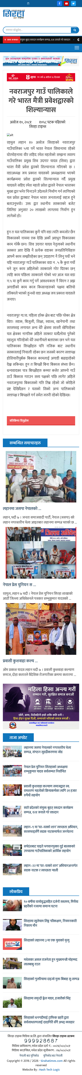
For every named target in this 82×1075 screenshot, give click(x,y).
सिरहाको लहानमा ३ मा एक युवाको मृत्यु (46, 940)
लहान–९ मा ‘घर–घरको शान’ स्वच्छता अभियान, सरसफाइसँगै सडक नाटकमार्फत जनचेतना (51, 829)
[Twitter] (73, 3)
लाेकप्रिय (16, 891)
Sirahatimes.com (52, 1061)
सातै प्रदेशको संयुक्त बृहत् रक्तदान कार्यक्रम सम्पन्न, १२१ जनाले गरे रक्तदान (48, 810)
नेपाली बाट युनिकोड (29, 1055)
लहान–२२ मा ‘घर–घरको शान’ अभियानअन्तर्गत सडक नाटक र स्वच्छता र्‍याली (50, 868)
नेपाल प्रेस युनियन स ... (19, 584)
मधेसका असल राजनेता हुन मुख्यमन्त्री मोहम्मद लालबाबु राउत (50, 962)
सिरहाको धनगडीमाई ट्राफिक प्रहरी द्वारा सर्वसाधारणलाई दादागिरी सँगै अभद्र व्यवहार (49, 1020)
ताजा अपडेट (18, 737)
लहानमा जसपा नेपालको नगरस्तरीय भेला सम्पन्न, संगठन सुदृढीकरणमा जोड (47, 750)
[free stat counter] (41, 1040)
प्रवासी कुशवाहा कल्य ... (20, 661)
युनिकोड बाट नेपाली (53, 1055)
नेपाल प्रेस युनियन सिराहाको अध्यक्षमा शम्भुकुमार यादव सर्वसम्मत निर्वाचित (46, 769)
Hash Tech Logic (49, 1069)
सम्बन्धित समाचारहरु (25, 443)
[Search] (75, 30)
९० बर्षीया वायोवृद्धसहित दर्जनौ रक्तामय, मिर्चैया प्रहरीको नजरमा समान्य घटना (51, 904)
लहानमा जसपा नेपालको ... (22, 508)
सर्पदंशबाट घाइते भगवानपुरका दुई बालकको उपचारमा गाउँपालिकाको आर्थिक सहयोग (49, 849)
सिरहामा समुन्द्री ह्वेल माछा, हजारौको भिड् (47, 998)
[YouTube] (66, 3)
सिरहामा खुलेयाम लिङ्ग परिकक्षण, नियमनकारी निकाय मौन (50, 923)
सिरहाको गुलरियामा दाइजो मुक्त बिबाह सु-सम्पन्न (51, 979)
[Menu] (77, 48)
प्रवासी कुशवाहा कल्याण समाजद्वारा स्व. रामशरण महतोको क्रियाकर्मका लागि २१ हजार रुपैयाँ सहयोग (50, 791)
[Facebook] (59, 3)
